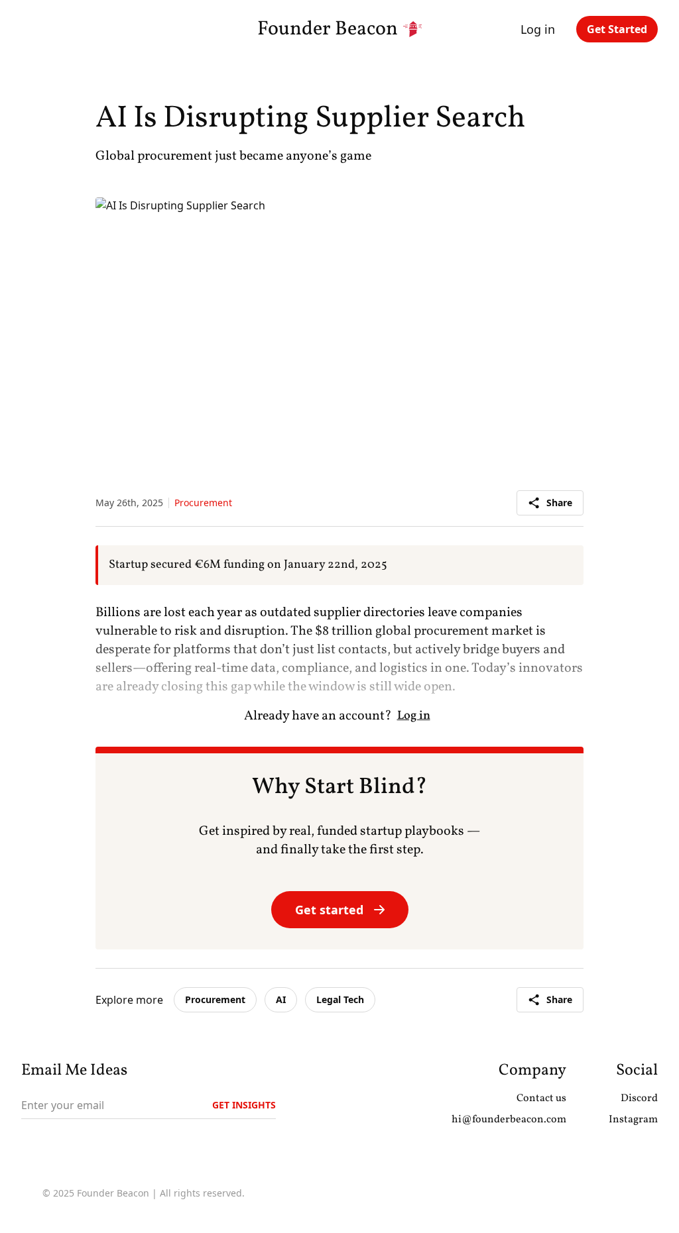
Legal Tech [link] (340, 999)
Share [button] (559, 502)
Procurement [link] (215, 999)
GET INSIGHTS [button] (244, 1105)
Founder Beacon (327, 29)
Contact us (541, 1098)
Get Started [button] (617, 29)
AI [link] (281, 999)
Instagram (633, 1119)
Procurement (203, 502)
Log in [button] (538, 29)
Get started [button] (329, 910)
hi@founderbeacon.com (509, 1119)
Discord (639, 1098)
